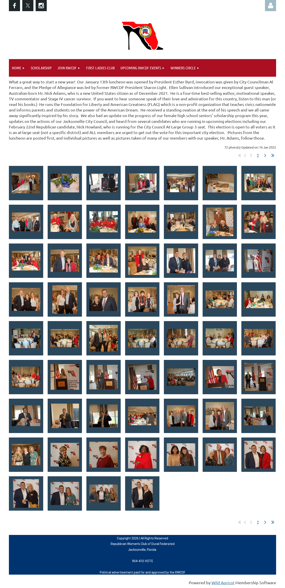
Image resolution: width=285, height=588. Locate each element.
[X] (27, 5)
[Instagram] (41, 5)
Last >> (273, 155)
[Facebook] (14, 5)
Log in (270, 5)
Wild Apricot (223, 582)
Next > (265, 155)
